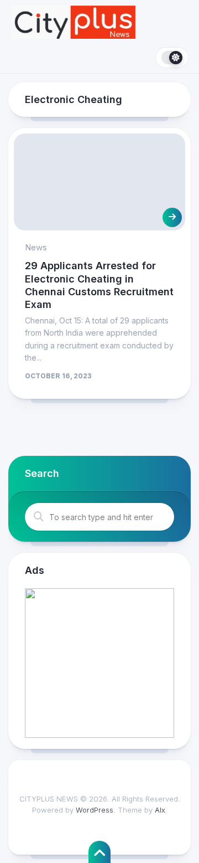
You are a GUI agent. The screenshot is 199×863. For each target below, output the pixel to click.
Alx (160, 809)
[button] (99, 663)
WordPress (94, 809)
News (36, 247)
